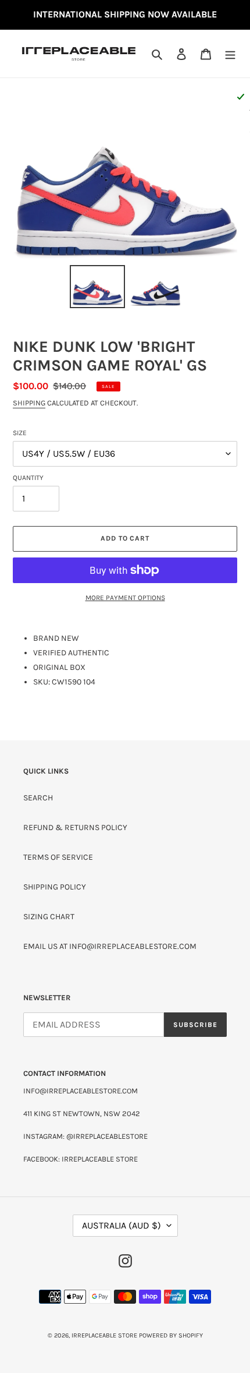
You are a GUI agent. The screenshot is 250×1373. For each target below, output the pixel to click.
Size (20, 433)
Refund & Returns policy (75, 827)
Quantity (28, 478)
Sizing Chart (48, 917)
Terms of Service (58, 857)
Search (38, 798)
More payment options (125, 598)
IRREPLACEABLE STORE (104, 1335)
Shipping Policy (54, 887)
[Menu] (230, 53)
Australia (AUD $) (121, 1225)
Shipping (29, 402)
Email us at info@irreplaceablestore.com (110, 946)
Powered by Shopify (171, 1335)
